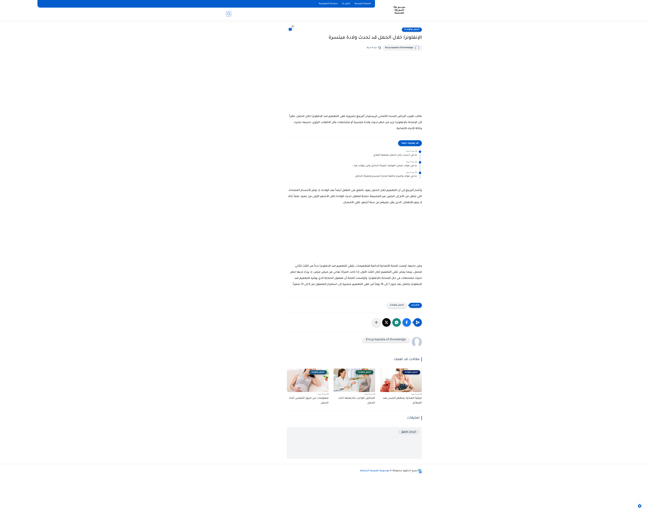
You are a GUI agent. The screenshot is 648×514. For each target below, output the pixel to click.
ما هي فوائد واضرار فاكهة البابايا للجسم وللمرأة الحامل (386, 176)
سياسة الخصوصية (328, 4)
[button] (406, 322)
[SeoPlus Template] (420, 471)
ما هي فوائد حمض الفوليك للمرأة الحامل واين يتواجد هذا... (384, 166)
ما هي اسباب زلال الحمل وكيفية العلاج (395, 155)
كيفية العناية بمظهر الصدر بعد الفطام (402, 401)
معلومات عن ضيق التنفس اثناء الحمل (309, 401)
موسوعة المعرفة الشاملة (374, 471)
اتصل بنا (346, 4)
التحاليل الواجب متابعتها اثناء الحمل (357, 401)
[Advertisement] (354, 88)
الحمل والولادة (411, 29)
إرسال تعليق (408, 432)
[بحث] (228, 13)
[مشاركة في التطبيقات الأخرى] (376, 322)
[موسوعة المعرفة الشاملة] (399, 10)
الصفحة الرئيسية (363, 4)
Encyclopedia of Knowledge (399, 48)
